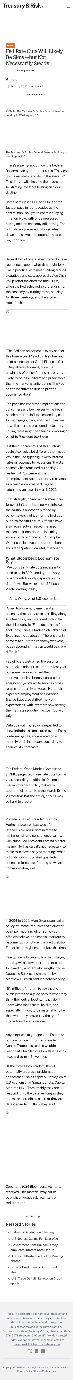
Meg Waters (27, 70)
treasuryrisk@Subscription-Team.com (36, 1344)
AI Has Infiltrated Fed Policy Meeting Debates (35, 1258)
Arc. (25, 1367)
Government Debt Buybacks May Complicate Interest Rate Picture (33, 1247)
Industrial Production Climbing (33, 1232)
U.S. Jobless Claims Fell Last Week (36, 1238)
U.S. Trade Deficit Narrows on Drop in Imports (35, 1281)
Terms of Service (59, 1367)
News (10, 45)
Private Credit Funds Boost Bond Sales (32, 1269)
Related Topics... (35, 1216)
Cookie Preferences (45, 1371)
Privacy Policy (24, 1371)
